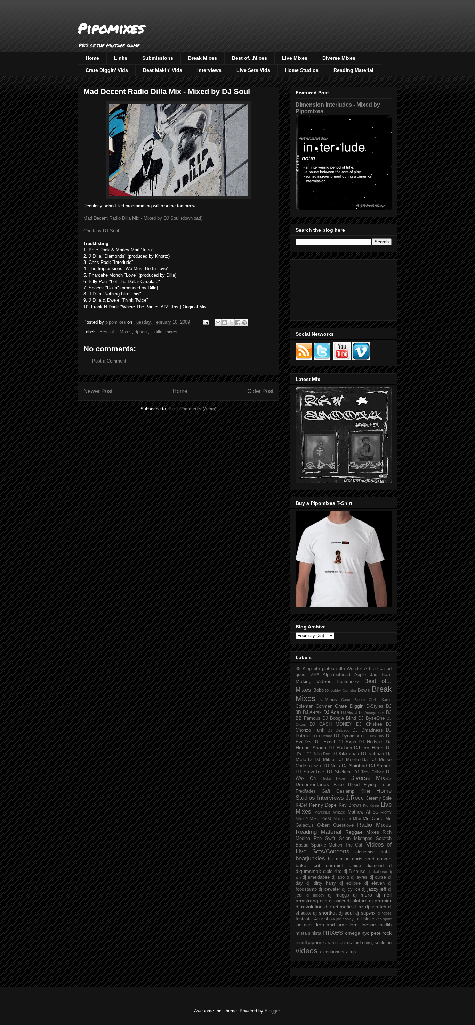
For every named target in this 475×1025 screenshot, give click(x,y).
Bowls (364, 690)
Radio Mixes (374, 825)
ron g (368, 943)
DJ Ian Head (369, 747)
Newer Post (97, 391)
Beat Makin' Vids (162, 70)
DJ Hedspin (371, 742)
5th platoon (325, 668)
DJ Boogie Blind (339, 718)
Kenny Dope (323, 805)
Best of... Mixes (115, 331)
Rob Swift (324, 838)
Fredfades (306, 791)
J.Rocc (355, 797)
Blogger (272, 1011)
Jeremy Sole (379, 798)
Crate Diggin (349, 706)
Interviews (209, 70)
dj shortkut (325, 913)
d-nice (355, 865)
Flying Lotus (378, 784)
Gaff (326, 791)
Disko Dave (333, 778)
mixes (171, 331)
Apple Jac (365, 674)
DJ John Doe (318, 754)
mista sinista (308, 933)
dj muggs (338, 895)
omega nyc (357, 933)
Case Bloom (352, 700)
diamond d (379, 865)
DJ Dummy (322, 736)
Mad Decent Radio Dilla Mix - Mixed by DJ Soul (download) (142, 218)
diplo (327, 871)
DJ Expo (346, 742)
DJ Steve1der (310, 771)
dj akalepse (377, 871)
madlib (385, 925)
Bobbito (321, 690)
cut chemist (328, 865)
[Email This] (218, 322)
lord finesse (362, 924)
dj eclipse (350, 883)
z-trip (351, 952)
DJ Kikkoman (345, 753)
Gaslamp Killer (353, 791)
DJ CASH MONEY (330, 724)
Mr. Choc (373, 818)
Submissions (157, 58)
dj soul (141, 331)
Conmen (324, 706)
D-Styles (375, 706)
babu (386, 852)
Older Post (260, 391)
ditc (337, 871)
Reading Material (353, 70)
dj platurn (357, 900)
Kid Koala (371, 805)
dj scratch (376, 906)
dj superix (365, 913)
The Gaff (354, 845)
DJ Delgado (338, 730)
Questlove (343, 825)
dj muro (362, 895)
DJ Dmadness (367, 730)
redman (338, 943)
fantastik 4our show (315, 919)
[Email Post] (205, 322)
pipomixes (319, 942)
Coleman (304, 706)
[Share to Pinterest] (244, 322)
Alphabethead (336, 674)
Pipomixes (111, 28)
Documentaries (312, 784)
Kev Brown (350, 805)
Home (92, 58)
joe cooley (344, 919)
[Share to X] (231, 322)
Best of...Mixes (249, 58)
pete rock (381, 933)
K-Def (301, 805)
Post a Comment (109, 361)
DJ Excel (325, 742)
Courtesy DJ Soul (101, 230)
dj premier (380, 900)
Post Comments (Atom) (192, 408)
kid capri (305, 925)
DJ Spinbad (354, 765)
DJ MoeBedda (352, 759)
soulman (383, 942)
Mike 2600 (320, 818)
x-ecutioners (332, 952)
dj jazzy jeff (374, 889)
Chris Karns (380, 700)
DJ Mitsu (325, 759)
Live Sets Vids (253, 70)
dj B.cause (355, 871)
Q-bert (323, 825)
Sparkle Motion (326, 845)
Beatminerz (348, 681)
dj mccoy (315, 895)
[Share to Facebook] (237, 322)
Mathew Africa (363, 812)
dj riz (358, 907)
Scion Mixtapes (355, 838)
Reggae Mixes (362, 832)
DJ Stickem (339, 771)
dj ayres (359, 877)
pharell (301, 943)
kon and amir (331, 924)
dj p (324, 901)
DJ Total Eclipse (369, 772)
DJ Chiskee (369, 724)
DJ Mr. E (314, 766)
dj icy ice (351, 889)
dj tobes (385, 913)
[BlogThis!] (224, 322)
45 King (304, 668)
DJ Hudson (340, 747)
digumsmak (308, 871)
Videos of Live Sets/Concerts (344, 848)
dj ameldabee (316, 877)
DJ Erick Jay (372, 736)
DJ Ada (331, 712)
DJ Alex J (349, 712)
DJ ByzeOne (371, 718)
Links (120, 58)
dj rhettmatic (338, 906)
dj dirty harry (321, 883)
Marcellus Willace (329, 812)
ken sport (384, 919)
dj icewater (329, 889)
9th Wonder (350, 668)
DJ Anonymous (372, 712)
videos (306, 951)
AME (315, 675)
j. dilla (156, 331)
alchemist (365, 852)
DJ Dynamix (346, 736)
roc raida (354, 942)
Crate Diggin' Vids (107, 70)
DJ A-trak (312, 712)
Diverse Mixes (338, 58)
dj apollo (340, 877)
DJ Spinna (380, 765)
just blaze (364, 919)
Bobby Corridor (343, 690)
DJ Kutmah (372, 753)
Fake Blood (346, 784)
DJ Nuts (332, 766)
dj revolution (309, 906)
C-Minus (328, 699)
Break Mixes (202, 58)
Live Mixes (294, 58)
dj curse (378, 877)
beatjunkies (310, 858)
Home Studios (302, 70)
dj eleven (374, 883)
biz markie (339, 859)
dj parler (337, 901)
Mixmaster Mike (347, 819)
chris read (363, 858)
